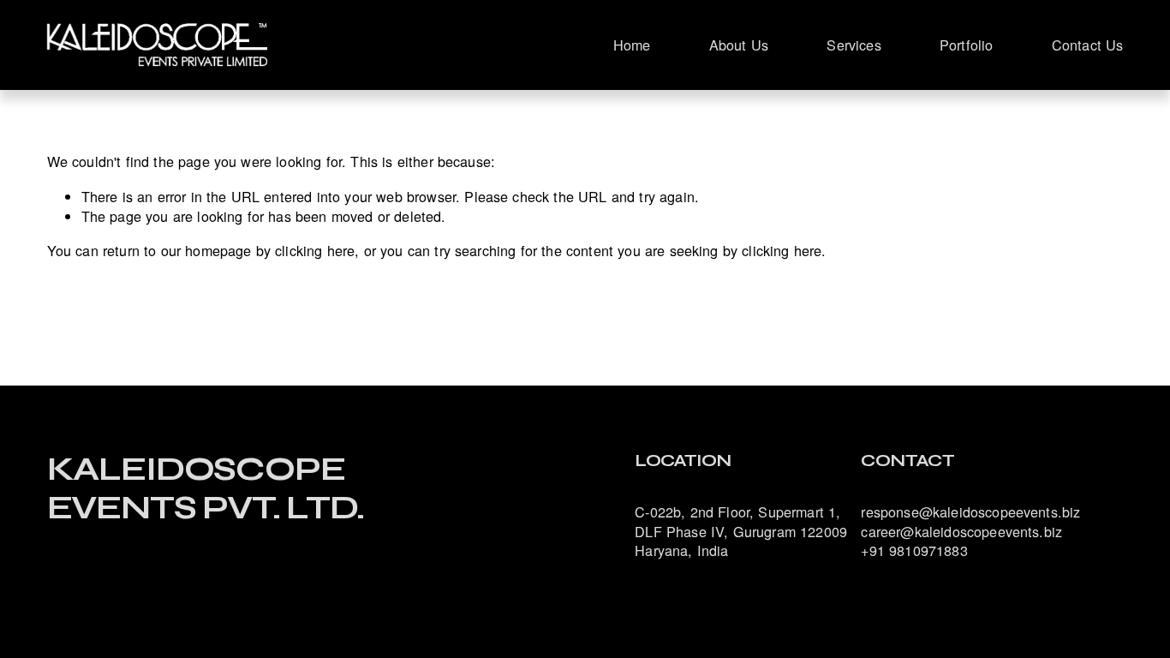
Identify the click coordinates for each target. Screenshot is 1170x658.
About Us (738, 44)
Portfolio (966, 44)
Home (632, 44)
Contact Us (1088, 44)
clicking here (315, 250)
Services (853, 44)
